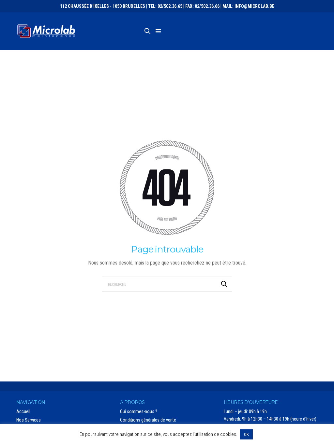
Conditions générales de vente (148, 420)
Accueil (23, 411)
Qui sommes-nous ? (138, 411)
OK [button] (246, 434)
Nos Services (28, 420)
